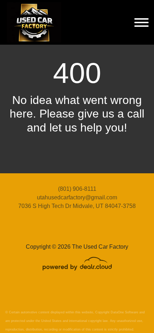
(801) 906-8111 (77, 189)
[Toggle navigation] (141, 22)
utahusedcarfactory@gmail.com (77, 197)
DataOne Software (124, 312)
